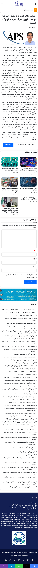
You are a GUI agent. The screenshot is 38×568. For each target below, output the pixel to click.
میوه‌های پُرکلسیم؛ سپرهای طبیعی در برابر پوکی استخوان (21, 339)
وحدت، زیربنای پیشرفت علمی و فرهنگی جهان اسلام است (21, 487)
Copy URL (8, 145)
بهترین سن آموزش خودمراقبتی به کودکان (25, 354)
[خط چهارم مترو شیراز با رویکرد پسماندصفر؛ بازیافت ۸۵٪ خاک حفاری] (9, 182)
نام (35, 251)
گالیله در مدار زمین (31, 455)
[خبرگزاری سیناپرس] (19, 4)
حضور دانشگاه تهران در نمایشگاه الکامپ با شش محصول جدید (20, 383)
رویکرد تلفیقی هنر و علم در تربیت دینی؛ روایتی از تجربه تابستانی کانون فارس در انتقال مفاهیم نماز (19, 332)
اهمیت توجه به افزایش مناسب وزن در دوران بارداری (22, 360)
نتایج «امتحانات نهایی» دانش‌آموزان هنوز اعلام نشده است (20, 413)
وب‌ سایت (34, 267)
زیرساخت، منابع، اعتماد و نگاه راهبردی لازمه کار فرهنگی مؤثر (20, 366)
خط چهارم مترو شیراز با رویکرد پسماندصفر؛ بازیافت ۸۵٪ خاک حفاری (10, 190)
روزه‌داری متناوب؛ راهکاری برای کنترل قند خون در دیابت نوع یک (19, 346)
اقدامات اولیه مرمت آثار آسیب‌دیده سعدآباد (24, 394)
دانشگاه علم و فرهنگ (31, 509)
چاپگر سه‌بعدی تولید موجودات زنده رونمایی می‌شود (22, 372)
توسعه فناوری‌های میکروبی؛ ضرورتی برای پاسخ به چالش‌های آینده (18, 422)
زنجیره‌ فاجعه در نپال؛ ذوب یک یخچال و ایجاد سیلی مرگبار (21, 419)
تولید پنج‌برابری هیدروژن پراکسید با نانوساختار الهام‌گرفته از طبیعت (28, 170)
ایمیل (35, 259)
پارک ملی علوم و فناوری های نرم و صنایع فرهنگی (24, 505)
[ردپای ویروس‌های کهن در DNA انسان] (28, 182)
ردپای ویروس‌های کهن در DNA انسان (28, 189)
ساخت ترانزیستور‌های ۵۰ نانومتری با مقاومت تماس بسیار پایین (19, 357)
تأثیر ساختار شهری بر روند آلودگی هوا (26, 363)
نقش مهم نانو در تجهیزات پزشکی (27, 452)
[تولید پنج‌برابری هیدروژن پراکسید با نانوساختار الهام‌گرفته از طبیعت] (28, 162)
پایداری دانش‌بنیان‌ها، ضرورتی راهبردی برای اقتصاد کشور (10, 169)
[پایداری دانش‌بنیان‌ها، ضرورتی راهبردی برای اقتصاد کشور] (9, 162)
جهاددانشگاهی (33, 503)
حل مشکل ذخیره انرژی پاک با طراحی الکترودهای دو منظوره (20, 380)
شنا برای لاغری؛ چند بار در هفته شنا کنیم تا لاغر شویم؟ (22, 403)
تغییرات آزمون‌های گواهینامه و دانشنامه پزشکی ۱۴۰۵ (22, 416)
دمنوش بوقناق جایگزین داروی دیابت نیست (24, 374)
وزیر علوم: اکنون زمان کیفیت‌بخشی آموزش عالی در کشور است (19, 377)
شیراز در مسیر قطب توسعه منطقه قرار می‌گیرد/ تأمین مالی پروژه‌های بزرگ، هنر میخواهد (10, 210)
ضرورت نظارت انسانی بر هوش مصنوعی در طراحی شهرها (21, 430)
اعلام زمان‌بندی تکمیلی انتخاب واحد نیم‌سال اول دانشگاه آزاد (20, 405)
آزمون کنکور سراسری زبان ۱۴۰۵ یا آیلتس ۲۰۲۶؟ (23, 400)
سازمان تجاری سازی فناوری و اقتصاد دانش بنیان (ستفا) (23, 507)
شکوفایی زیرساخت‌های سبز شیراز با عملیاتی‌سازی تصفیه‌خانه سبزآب (18, 336)
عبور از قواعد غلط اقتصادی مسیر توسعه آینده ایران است (29, 199)
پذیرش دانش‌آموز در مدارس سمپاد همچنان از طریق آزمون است (19, 397)
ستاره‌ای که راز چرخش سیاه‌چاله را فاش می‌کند (24, 369)
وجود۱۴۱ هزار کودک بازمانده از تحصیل (26, 386)
